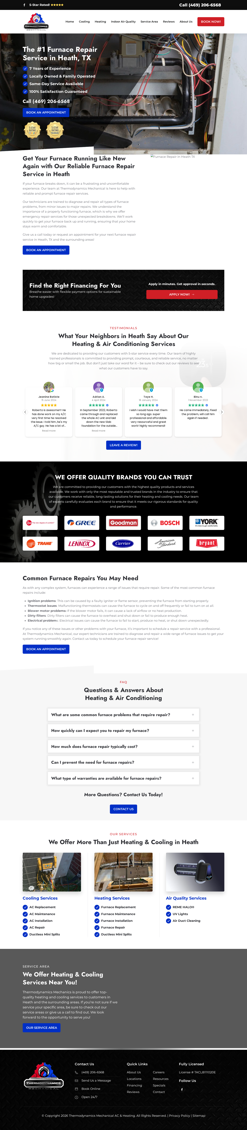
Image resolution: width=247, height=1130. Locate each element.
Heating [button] (100, 21)
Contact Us (123, 809)
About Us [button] (186, 21)
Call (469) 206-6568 (200, 5)
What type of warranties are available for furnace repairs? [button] (106, 778)
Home (70, 21)
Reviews (169, 21)
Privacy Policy (179, 1116)
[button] (221, 412)
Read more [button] (49, 430)
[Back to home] (36, 21)
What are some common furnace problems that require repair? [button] (110, 715)
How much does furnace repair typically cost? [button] (94, 746)
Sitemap (199, 1116)
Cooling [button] (84, 21)
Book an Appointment (46, 112)
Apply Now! (179, 294)
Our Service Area (41, 1028)
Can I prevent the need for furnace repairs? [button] (92, 762)
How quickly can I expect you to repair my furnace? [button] (100, 730)
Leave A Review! (123, 445)
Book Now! (211, 22)
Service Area (149, 21)
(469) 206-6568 (51, 101)
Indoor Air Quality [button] (123, 21)
